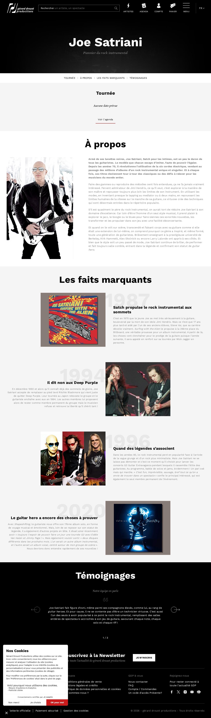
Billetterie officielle (18, 710)
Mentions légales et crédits (81, 685)
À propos (86, 78)
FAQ (130, 685)
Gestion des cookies (76, 710)
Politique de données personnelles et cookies (92, 689)
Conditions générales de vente (83, 681)
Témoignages (138, 78)
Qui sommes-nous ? (76, 692)
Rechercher (47, 8)
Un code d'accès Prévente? (145, 692)
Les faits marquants (111, 78)
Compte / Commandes (142, 689)
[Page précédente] (34, 610)
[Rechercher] (116, 8)
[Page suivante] (177, 610)
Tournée (69, 78)
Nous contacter (138, 681)
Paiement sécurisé (47, 710)
